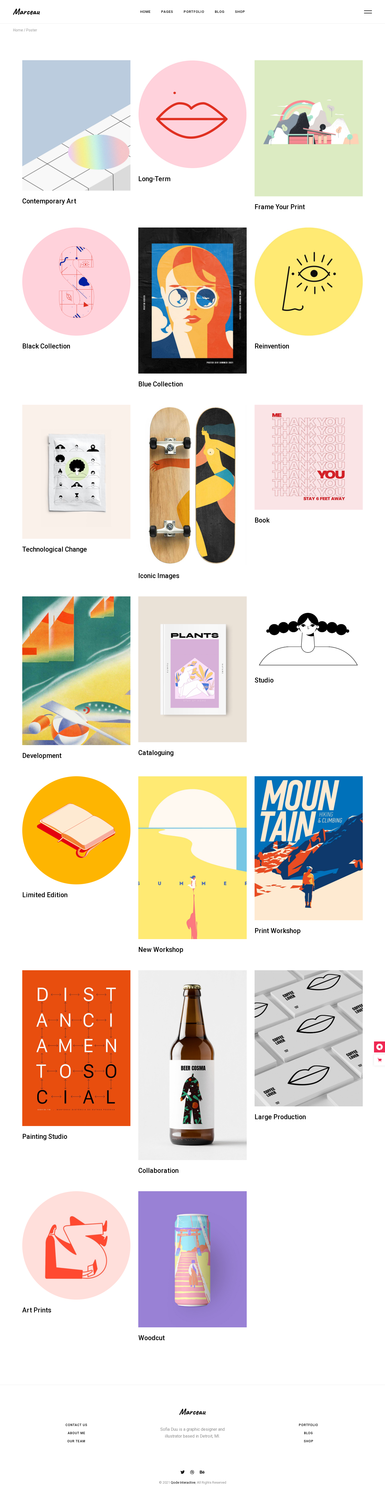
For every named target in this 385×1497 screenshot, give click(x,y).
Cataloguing (156, 753)
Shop (309, 1441)
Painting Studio (44, 1136)
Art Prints (36, 1310)
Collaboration (158, 1170)
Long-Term (154, 179)
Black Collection (46, 346)
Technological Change (54, 549)
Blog (308, 1433)
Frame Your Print (280, 207)
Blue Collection (160, 384)
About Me (76, 1433)
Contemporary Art (49, 201)
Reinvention (272, 346)
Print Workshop (278, 931)
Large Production (280, 1117)
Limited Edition (45, 895)
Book (262, 520)
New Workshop (160, 949)
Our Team (76, 1441)
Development (42, 755)
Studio (264, 680)
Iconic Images (158, 576)
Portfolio (308, 1425)
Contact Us (76, 1425)
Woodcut (151, 1338)
